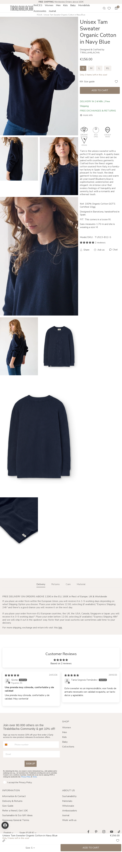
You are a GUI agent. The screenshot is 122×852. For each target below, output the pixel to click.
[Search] (102, 8)
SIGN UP (30, 763)
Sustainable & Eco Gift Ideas (17, 815)
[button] (49, 5)
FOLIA (39, 15)
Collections (68, 746)
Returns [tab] (55, 584)
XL (107, 68)
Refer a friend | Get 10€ (15, 810)
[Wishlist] (109, 8)
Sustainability (69, 796)
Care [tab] (68, 584)
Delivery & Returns (12, 801)
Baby (65, 742)
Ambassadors (69, 810)
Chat (115, 249)
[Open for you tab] (5, 825)
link (60, 627)
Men (64, 732)
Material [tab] (81, 584)
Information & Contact (14, 796)
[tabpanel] (61, 612)
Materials (67, 801)
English (7, 832)
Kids (64, 737)
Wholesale (68, 805)
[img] (12, 675)
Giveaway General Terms (15, 820)
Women (66, 727)
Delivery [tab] (40, 584)
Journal (65, 815)
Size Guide (7, 805)
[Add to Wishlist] (116, 81)
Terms (35, 777)
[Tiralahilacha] (21, 8)
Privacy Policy (26, 777)
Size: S (29, 847)
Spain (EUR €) (26, 832)
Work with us (69, 820)
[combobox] (8, 744)
